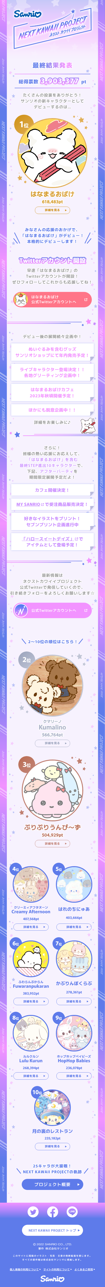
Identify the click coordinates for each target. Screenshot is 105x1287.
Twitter (33, 1211)
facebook (52, 1211)
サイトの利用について (56, 1269)
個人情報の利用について (24, 1269)
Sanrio (53, 1278)
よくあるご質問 (83, 1269)
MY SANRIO (28, 504)
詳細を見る (52, 210)
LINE (72, 1211)
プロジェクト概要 (52, 1184)
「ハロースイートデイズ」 (48, 539)
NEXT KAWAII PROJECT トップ (52, 1230)
